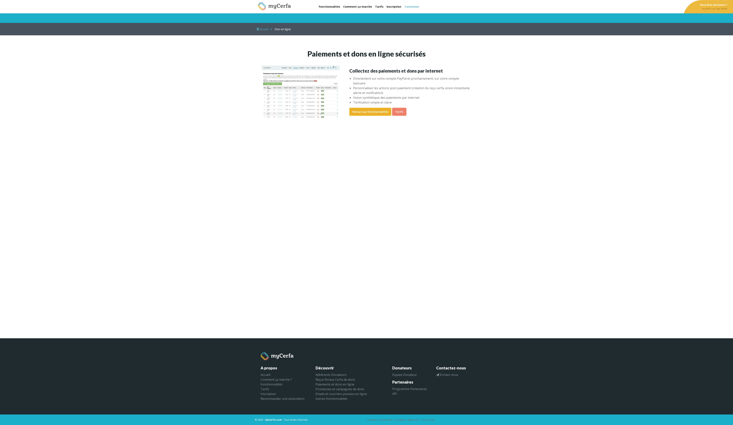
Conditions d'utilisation (379, 419)
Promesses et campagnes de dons (340, 389)
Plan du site (428, 419)
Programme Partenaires (409, 389)
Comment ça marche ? (276, 379)
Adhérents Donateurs (331, 375)
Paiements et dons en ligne (335, 384)
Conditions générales (407, 419)
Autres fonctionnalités (331, 399)
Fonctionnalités (272, 384)
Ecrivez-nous (448, 375)
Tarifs (399, 111)
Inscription (268, 394)
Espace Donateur (404, 375)
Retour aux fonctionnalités (370, 111)
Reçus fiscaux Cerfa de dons (335, 379)
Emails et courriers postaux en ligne (341, 394)
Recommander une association (282, 399)
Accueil (263, 29)
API (394, 394)
